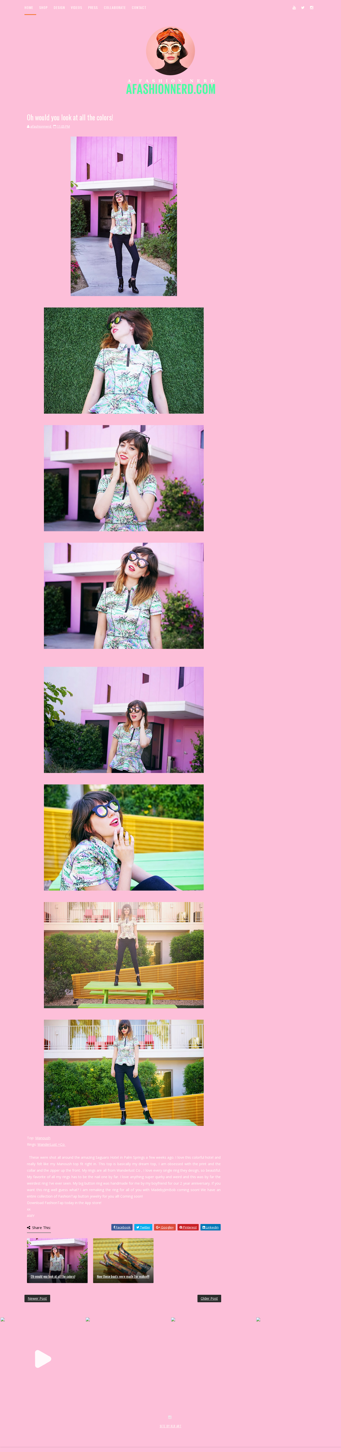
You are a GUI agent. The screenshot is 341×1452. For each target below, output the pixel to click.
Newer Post (37, 1298)
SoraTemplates (54, 1431)
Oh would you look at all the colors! (53, 1276)
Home (28, 7)
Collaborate (115, 7)
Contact (139, 7)
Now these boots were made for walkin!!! (123, 1276)
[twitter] (303, 7)
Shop (43, 7)
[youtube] (294, 7)
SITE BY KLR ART (170, 1426)
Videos (76, 7)
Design (59, 7)
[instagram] (311, 7)
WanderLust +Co (51, 1144)
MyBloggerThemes (106, 1431)
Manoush (42, 1138)
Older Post (209, 1298)
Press (93, 7)
